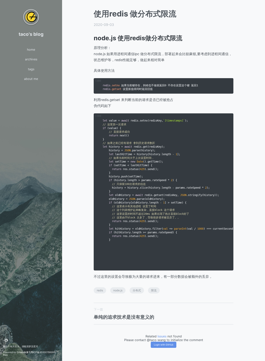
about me (31, 79)
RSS (5, 354)
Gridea (20, 352)
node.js (117, 290)
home (31, 49)
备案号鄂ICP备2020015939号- (40, 352)
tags (31, 69)
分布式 (137, 290)
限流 (154, 290)
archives (31, 59)
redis (100, 290)
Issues (162, 336)
